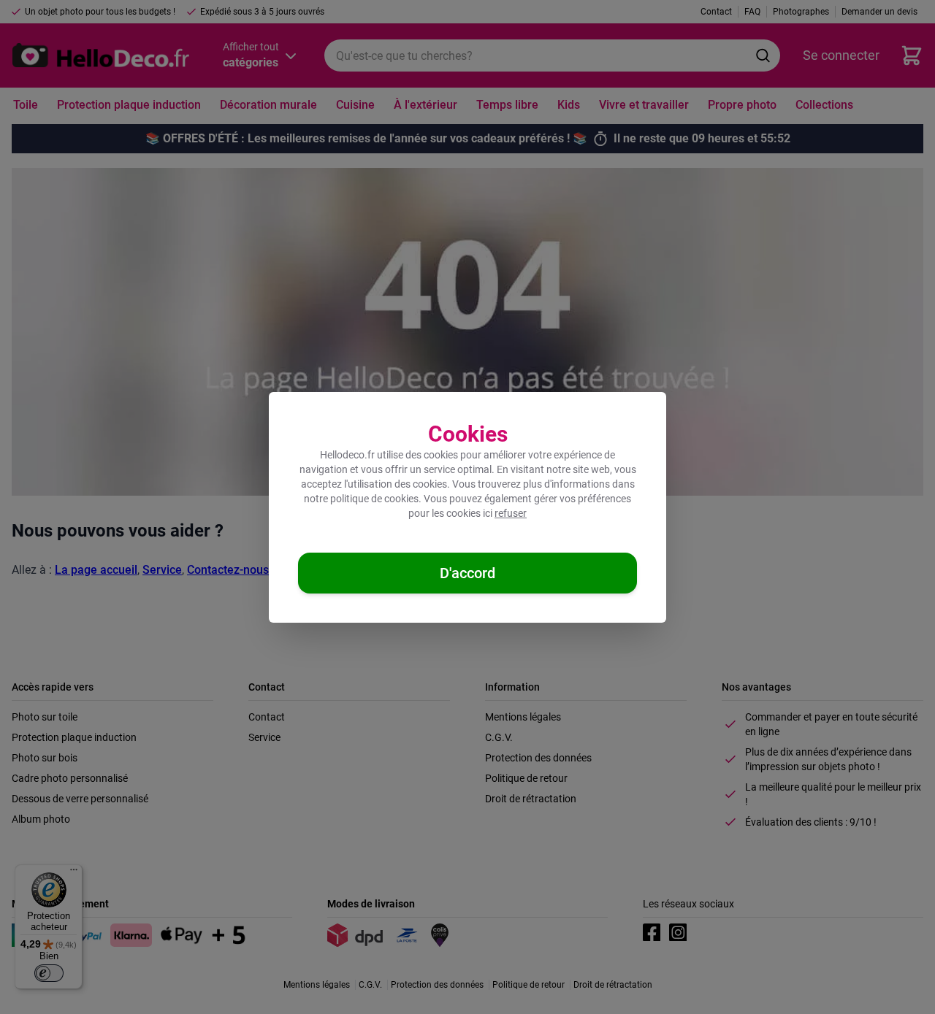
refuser (511, 513)
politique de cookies (374, 498)
